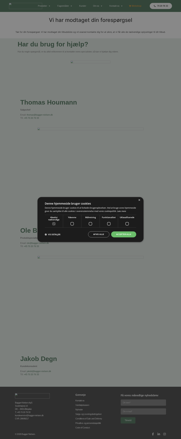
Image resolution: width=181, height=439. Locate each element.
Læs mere (121, 211)
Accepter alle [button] (123, 234)
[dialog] (90, 219)
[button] (52, 234)
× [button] (139, 200)
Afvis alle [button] (98, 234)
